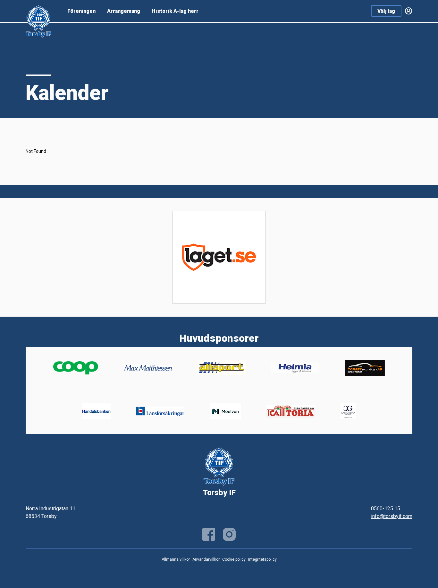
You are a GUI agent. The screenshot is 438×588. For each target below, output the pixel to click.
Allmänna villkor (176, 559)
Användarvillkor (206, 559)
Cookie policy (234, 559)
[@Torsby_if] (229, 534)
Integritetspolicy (262, 559)
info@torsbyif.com (391, 516)
